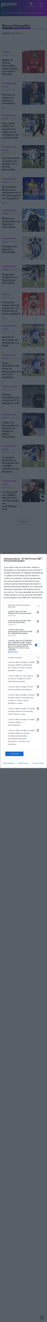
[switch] (37, 612)
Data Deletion (8, 763)
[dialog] (23, 661)
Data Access (23, 763)
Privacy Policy (38, 763)
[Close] (41, 558)
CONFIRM (14, 754)
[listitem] (23, 606)
